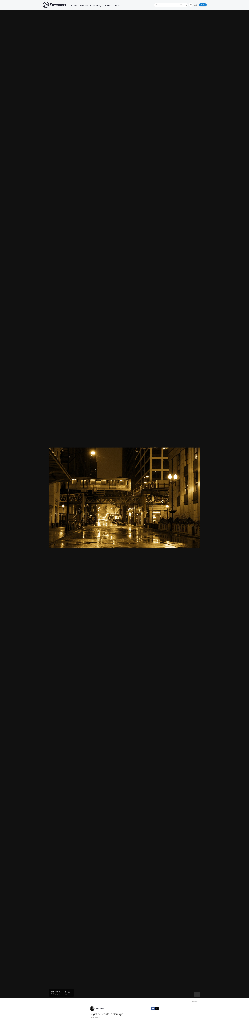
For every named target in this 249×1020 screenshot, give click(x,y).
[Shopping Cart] (191, 5)
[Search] (185, 4)
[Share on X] (157, 1008)
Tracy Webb (99, 1008)
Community (95, 5)
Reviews (84, 5)
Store (117, 5)
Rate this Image (56, 992)
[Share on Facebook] (153, 1008)
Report (195, 1001)
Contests (108, 5)
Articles (73, 5)
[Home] (54, 5)
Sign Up (203, 5)
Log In (195, 5)
